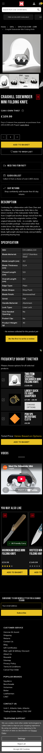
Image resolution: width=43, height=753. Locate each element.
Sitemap (7, 660)
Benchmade (8, 684)
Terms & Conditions (12, 666)
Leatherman (8, 693)
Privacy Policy (9, 663)
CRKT (5, 696)
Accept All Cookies (21, 749)
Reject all (22, 744)
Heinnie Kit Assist (11, 632)
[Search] (38, 9)
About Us (7, 654)
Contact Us (8, 641)
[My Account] (34, 4)
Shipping (7, 635)
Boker (6, 690)
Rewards (7, 657)
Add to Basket (22, 442)
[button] (21, 338)
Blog (5, 644)
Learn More (24, 125)
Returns (6, 638)
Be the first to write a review (21, 339)
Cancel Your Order (11, 669)
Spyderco (7, 681)
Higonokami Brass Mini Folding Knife (13, 552)
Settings (21, 738)
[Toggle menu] (3, 3)
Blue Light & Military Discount (16, 651)
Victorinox (7, 687)
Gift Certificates (10, 648)
